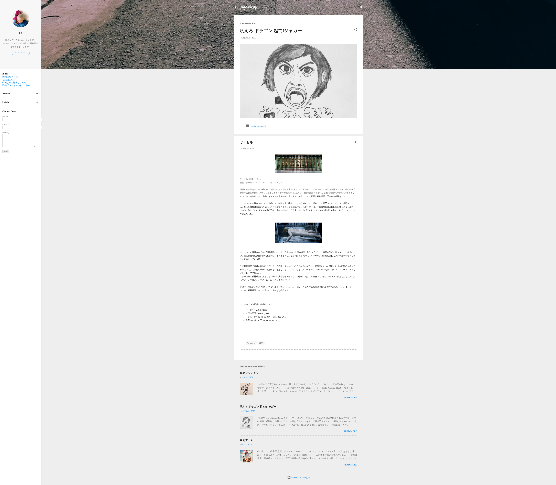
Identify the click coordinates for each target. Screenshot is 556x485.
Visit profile (21, 53)
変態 (261, 343)
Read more (350, 398)
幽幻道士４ (246, 440)
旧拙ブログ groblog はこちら (16, 85)
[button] (355, 30)
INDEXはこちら (10, 77)
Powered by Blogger (300, 477)
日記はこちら (8, 80)
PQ (20, 33)
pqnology (249, 7)
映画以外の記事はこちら (14, 82)
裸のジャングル (249, 373)
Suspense (251, 343)
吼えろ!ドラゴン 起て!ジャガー (271, 30)
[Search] (361, 7)
